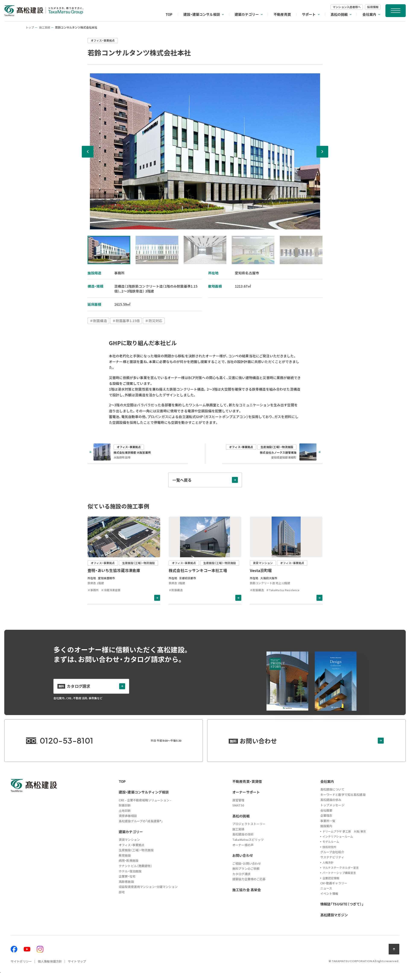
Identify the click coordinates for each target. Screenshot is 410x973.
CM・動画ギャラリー (333, 883)
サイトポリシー (21, 961)
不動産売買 (282, 14)
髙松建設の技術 (242, 834)
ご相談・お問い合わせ (246, 863)
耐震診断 (125, 805)
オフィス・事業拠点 (131, 845)
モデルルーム (330, 842)
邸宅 (122, 892)
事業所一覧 (327, 821)
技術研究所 (329, 847)
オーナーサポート (246, 792)
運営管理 (238, 800)
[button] (109, 250)
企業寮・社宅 (127, 876)
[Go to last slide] (88, 152)
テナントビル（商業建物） (135, 866)
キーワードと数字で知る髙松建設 (343, 794)
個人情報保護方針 (50, 961)
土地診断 (125, 810)
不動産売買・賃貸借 (247, 781)
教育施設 (125, 855)
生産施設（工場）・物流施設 (136, 850)
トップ (30, 27)
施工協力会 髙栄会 (246, 889)
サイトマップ (77, 961)
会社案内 (369, 14)
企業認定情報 (330, 878)
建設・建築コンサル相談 (201, 14)
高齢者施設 (126, 881)
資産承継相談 (128, 816)
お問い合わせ (242, 855)
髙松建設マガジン (334, 914)
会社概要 (326, 810)
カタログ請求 (241, 874)
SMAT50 (238, 805)
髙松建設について (332, 789)
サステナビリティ (332, 857)
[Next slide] (322, 152)
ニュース (326, 888)
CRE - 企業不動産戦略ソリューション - (145, 800)
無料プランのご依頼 (245, 868)
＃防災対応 (153, 320)
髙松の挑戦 (339, 14)
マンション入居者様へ (347, 7)
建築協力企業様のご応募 (249, 879)
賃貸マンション (129, 839)
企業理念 (326, 815)
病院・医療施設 (128, 860)
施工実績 (44, 27)
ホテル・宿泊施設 (130, 871)
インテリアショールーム (337, 836)
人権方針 (328, 862)
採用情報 (372, 7)
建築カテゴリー (247, 14)
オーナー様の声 (242, 845)
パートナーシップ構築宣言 (339, 873)
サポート (309, 14)
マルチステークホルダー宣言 (340, 868)
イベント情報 (329, 893)
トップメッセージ (332, 805)
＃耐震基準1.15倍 (126, 320)
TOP (168, 14)
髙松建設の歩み (330, 800)
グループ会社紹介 (332, 852)
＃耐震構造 (98, 320)
